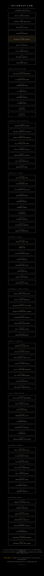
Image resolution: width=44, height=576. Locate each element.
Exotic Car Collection (22, 381)
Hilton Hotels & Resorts (22, 224)
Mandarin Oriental (22, 201)
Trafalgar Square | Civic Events (22, 439)
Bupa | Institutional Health (22, 449)
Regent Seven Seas (22, 259)
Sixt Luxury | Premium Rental (22, 375)
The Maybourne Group (22, 183)
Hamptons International (22, 335)
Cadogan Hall (22, 433)
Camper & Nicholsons (22, 507)
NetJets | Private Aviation (22, 351)
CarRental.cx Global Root (22, 345)
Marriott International (22, 230)
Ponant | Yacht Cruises (22, 277)
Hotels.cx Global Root (22, 177)
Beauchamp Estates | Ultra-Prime (22, 305)
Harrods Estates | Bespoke (22, 317)
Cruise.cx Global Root (22, 241)
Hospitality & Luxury (22, 27)
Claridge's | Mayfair (22, 219)
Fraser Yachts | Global (22, 282)
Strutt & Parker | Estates (22, 329)
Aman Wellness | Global (22, 479)
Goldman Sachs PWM (22, 85)
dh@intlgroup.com (32, 561)
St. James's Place (22, 91)
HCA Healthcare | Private (22, 455)
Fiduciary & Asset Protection (22, 21)
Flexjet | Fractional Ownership (22, 369)
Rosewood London (22, 207)
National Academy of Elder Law (22, 131)
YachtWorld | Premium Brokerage (22, 537)
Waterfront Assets (22, 62)
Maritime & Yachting (22, 33)
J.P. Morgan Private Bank (22, 79)
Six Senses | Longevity (22, 485)
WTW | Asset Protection (22, 161)
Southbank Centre (22, 421)
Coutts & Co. (22, 114)
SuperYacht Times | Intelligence (22, 543)
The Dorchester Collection (22, 189)
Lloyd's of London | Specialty (22, 149)
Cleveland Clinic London (22, 461)
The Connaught (22, 213)
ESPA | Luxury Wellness (22, 473)
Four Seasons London (22, 195)
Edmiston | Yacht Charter (22, 513)
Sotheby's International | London (22, 311)
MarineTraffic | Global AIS (22, 519)
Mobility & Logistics (22, 45)
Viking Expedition (22, 271)
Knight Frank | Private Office (22, 293)
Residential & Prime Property (22, 39)
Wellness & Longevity (22, 56)
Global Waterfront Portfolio (22, 525)
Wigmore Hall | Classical (22, 427)
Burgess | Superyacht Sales (22, 502)
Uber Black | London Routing (22, 387)
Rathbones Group (22, 103)
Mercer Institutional (22, 167)
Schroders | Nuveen (22, 97)
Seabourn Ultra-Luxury (22, 265)
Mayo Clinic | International (22, 467)
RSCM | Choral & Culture (22, 403)
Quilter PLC (22, 109)
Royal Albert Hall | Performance (22, 397)
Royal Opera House (22, 409)
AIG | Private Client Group (22, 143)
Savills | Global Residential (22, 299)
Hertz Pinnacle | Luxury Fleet (22, 357)
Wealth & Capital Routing (22, 15)
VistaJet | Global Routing (22, 363)
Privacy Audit (22, 564)
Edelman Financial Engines (22, 125)
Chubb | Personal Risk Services (22, 137)
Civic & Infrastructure (22, 51)
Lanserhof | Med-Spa (22, 491)
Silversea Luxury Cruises (22, 253)
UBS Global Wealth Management (22, 73)
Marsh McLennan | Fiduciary (22, 155)
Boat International (22, 531)
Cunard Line (22, 247)
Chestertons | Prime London (22, 323)
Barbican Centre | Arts (22, 415)
